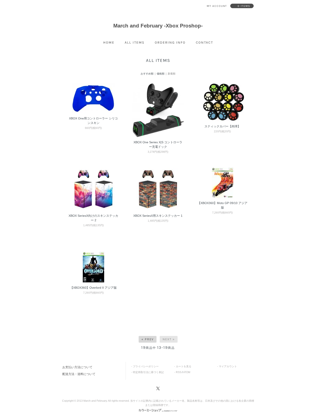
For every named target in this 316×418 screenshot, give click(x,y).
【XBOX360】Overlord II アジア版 (93, 287)
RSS (178, 372)
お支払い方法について (77, 367)
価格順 (160, 73)
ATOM (186, 372)
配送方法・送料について (78, 374)
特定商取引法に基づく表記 (148, 372)
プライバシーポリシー (146, 366)
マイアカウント (228, 366)
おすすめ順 (147, 73)
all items (134, 42)
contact (204, 42)
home (108, 42)
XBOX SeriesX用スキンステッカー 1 (158, 215)
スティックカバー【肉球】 (222, 126)
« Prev (147, 339)
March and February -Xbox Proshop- (158, 26)
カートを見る (183, 366)
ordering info (170, 42)
